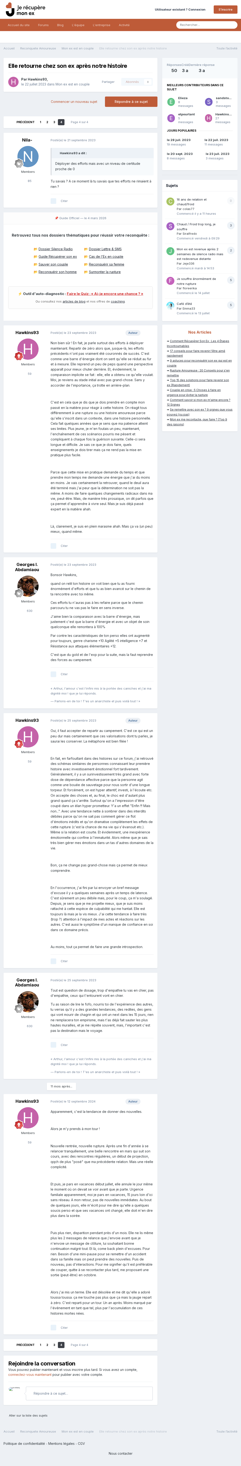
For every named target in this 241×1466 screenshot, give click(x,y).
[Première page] (10, 122)
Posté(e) (73, 140)
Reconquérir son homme (58, 272)
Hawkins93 (37, 79)
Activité (124, 25)
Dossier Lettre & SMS (105, 249)
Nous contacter (121, 1453)
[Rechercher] (232, 25)
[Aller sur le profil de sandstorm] (209, 102)
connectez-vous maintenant (30, 1375)
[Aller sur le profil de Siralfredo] (170, 226)
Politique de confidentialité (24, 1444)
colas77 (188, 209)
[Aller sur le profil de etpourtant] (171, 118)
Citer (64, 201)
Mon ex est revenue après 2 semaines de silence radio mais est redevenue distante (200, 254)
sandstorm (224, 98)
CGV (81, 1444)
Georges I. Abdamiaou (27, 567)
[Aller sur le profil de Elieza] (171, 102)
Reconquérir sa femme (106, 264)
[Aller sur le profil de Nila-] (28, 156)
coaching (118, 301)
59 (29, 374)
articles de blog (74, 301)
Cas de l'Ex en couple (106, 256)
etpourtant (186, 114)
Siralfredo (190, 233)
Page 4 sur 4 (80, 122)
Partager (107, 82)
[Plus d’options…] (149, 140)
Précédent (25, 122)
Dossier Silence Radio (56, 249)
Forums (43, 25)
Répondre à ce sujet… (50, 1393)
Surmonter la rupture (105, 272)
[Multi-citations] (53, 201)
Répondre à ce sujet (131, 102)
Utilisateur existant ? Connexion (181, 9)
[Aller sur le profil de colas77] (170, 202)
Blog (60, 25)
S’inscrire (226, 9)
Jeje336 (188, 263)
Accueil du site (19, 25)
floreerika (190, 288)
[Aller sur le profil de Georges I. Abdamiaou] (28, 586)
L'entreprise (101, 25)
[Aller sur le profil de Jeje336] (170, 251)
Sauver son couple (53, 264)
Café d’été (184, 304)
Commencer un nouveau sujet (74, 102)
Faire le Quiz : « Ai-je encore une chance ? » (105, 294)
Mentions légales (61, 1444)
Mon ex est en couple (73, 84)
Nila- (27, 139)
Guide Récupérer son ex (58, 256)
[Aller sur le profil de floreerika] (170, 281)
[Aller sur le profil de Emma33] (170, 306)
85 (29, 181)
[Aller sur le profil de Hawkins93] (13, 82)
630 (29, 611)
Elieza (183, 98)
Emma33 (189, 308)
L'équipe (78, 25)
